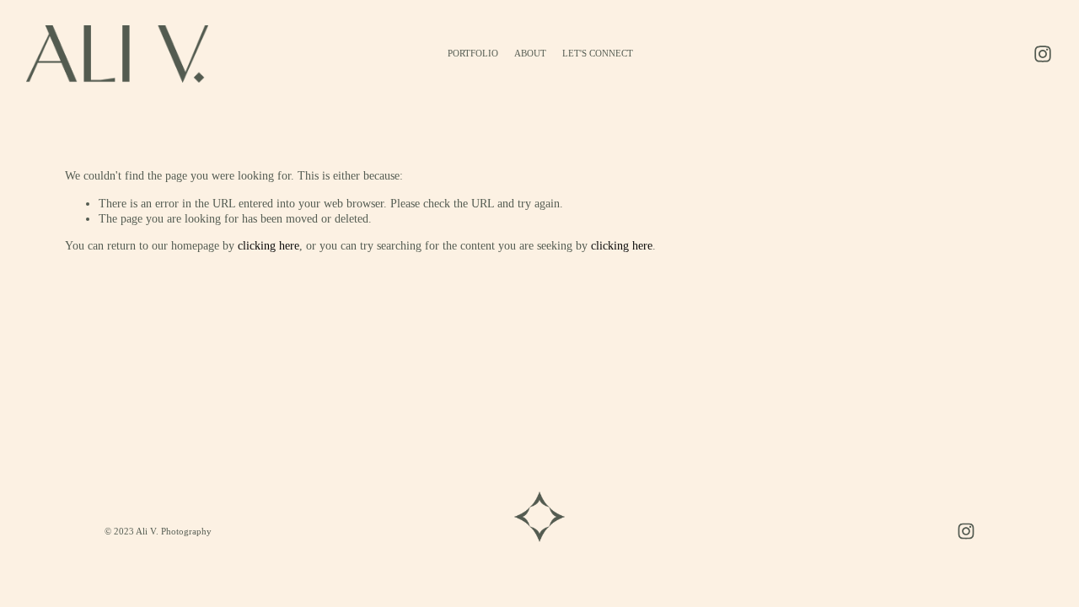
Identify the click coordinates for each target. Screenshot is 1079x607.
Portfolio (473, 53)
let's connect (597, 53)
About (530, 53)
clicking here (268, 245)
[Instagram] (1043, 54)
